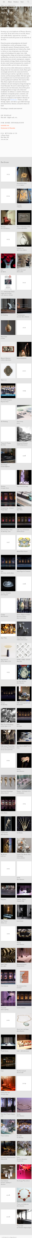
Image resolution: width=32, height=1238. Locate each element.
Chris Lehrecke (4, 986)
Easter (18, 1157)
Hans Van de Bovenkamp (7, 724)
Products (16, 2)
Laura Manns (4, 813)
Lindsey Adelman (21, 858)
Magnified (19, 508)
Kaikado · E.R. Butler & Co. (24, 791)
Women (19, 942)
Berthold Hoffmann (5, 466)
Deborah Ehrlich (20, 531)
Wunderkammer (21, 315)
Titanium (19, 205)
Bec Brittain (4, 854)
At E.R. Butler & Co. (6, 661)
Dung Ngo (19, 661)
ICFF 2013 (3, 856)
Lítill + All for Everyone (23, 1051)
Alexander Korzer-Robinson (23, 317)
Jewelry (18, 423)
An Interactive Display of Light (24, 1227)
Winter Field (20, 1226)
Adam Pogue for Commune (23, 571)
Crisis (2, 1071)
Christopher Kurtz (5, 488)
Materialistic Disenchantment (8, 1157)
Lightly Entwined (21, 270)
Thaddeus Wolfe (20, 901)
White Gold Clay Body (22, 486)
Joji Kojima (3, 271)
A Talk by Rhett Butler (22, 228)
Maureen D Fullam (21, 618)
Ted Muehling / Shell (6, 531)
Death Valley (4, 964)
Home (10, 2)
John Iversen (20, 421)
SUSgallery (19, 207)
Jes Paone (3, 338)
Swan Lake (3, 1007)
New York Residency (5, 228)
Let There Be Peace (21, 681)
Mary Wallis (20, 510)
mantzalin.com (5, 125)
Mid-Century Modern (22, 250)
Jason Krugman (4, 594)
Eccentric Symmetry (6, 593)
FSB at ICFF (4, 1159)
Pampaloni (3, 899)
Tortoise (3, 703)
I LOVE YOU (4, 833)
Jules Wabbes (4, 921)
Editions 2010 (4, 923)
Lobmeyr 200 (20, 248)
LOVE (18, 878)
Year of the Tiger (4, 1094)
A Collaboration (20, 793)
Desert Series (4, 336)
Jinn (2, 270)
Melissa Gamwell (5, 793)
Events (2, 5)
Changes (3, 614)
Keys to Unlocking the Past (23, 226)
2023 (6, 5)
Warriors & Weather (6, 443)
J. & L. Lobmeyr (20, 185)
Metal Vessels (4, 465)
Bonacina (3, 226)
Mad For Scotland (21, 1071)
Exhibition (19, 987)
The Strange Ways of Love (23, 1181)
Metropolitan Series (22, 183)
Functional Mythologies (7, 791)
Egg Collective (4, 659)
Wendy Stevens (4, 1051)
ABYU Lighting (4, 1009)
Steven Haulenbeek (21, 358)
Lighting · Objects (21, 899)
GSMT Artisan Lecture (22, 445)
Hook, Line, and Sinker (23, 1029)
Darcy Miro (3, 966)
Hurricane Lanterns (21, 964)
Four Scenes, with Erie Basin (7, 573)
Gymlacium (13, 100)
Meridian (3, 486)
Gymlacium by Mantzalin (8, 128)
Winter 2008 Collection (23, 1204)
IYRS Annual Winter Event (7, 746)
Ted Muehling (4, 315)
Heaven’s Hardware (6, 358)
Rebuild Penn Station (22, 551)
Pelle (2, 571)
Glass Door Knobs (21, 638)
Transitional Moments (22, 443)
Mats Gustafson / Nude (6, 529)
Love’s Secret (20, 921)
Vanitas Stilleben (5, 1136)
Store (22, 2)
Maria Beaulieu (4, 616)
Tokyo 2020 (4, 380)
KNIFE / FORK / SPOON (23, 659)
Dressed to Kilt (20, 1072)
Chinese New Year (5, 1092)
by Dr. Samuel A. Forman (7, 295)
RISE (18, 724)
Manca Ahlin (20, 271)
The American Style (22, 986)
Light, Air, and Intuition (23, 529)
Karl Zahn (3, 445)
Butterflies (19, 1136)
